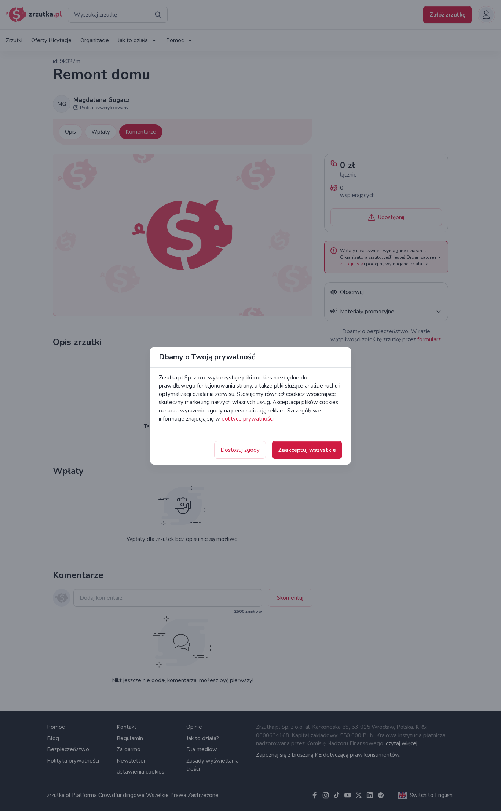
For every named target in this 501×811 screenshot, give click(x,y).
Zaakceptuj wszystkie (307, 450)
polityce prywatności (248, 418)
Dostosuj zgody (240, 450)
